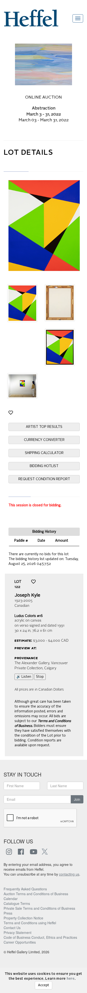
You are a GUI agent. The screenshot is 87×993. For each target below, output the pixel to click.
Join (77, 799)
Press (8, 913)
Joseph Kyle (27, 595)
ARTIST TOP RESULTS (44, 427)
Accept (43, 985)
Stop (40, 676)
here (71, 978)
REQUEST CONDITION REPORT (44, 479)
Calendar (11, 898)
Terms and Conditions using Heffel (30, 922)
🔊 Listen (23, 676)
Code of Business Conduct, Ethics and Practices (40, 937)
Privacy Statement (17, 932)
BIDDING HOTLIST (44, 466)
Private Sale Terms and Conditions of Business (39, 908)
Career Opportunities (20, 942)
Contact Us (12, 927)
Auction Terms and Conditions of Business (36, 893)
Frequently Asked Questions (25, 888)
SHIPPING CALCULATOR (44, 453)
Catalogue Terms (17, 903)
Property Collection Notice (23, 918)
